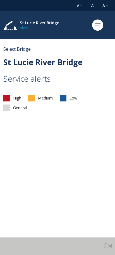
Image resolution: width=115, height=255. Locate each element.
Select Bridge (17, 49)
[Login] (108, 246)
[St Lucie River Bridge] (10, 25)
